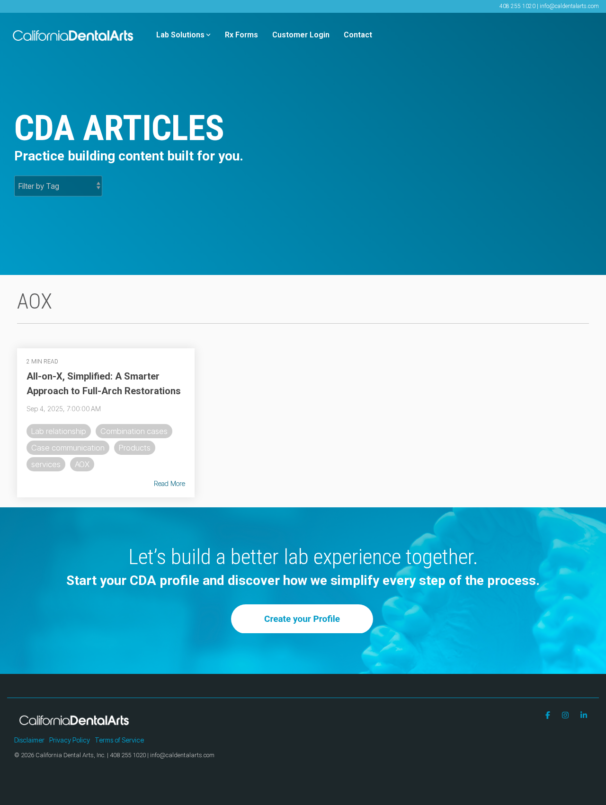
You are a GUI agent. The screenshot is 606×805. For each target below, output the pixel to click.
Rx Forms (241, 34)
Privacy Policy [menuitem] (69, 740)
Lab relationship (58, 431)
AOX (82, 464)
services (46, 464)
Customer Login (301, 34)
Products (135, 447)
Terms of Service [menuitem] (119, 740)
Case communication (68, 447)
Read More (169, 483)
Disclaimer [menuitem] (29, 740)
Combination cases (134, 431)
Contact (358, 34)
